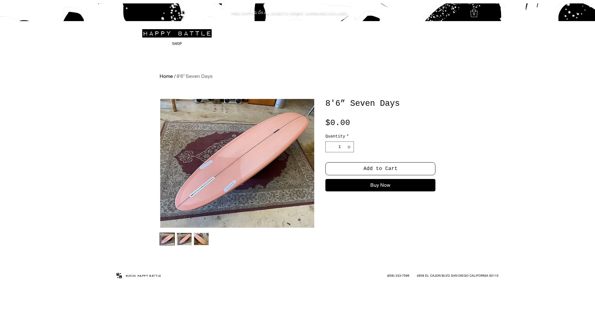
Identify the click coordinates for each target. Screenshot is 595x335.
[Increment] (349, 147)
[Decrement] (330, 147)
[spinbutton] (340, 147)
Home (166, 76)
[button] (474, 13)
